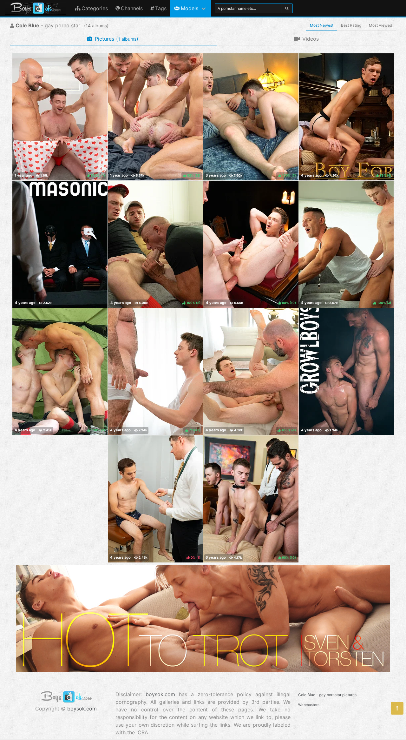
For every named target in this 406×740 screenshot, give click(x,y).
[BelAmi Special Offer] (203, 670)
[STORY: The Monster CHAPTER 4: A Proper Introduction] (346, 371)
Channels (132, 8)
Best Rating (351, 25)
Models (189, 8)
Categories (95, 8)
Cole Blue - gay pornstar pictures (327, 694)
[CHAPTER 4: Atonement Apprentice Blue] (60, 244)
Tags (161, 8)
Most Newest (321, 25)
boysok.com (82, 708)
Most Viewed (380, 25)
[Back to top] (397, 708)
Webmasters (308, 705)
